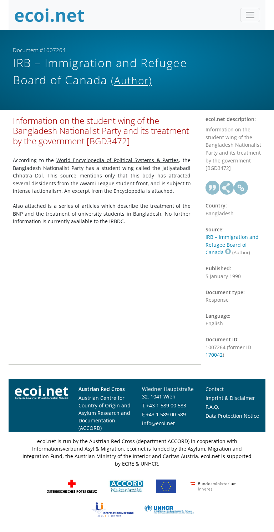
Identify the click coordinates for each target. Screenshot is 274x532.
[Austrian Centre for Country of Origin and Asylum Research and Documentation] (126, 485)
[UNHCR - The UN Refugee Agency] (169, 509)
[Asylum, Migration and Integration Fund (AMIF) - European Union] (166, 485)
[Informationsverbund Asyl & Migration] (112, 509)
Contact (215, 389)
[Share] (227, 188)
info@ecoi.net (158, 423)
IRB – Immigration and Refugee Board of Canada (232, 245)
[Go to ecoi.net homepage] (49, 15)
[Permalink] (241, 188)
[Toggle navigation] (250, 15)
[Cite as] (213, 188)
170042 (214, 354)
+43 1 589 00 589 (166, 414)
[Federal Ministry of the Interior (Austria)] (213, 485)
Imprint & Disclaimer (230, 398)
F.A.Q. (212, 406)
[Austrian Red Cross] (71, 485)
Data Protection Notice (232, 415)
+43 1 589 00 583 (166, 405)
